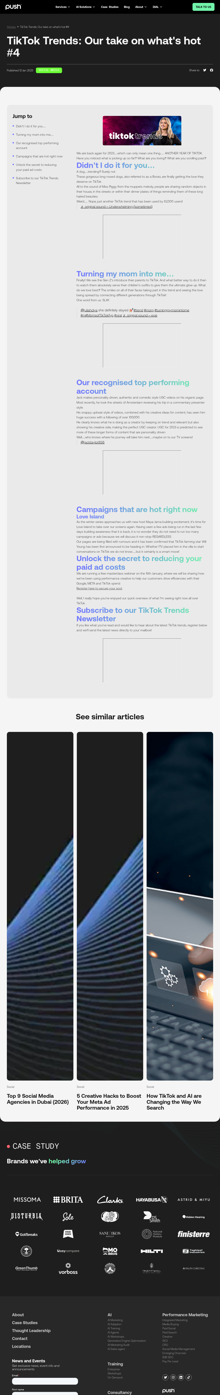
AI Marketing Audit (118, 1344)
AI (110, 1314)
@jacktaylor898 (92, 442)
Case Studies (109, 6)
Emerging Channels (174, 1353)
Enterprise (114, 1369)
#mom (149, 310)
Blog (127, 6)
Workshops (114, 1373)
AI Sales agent (116, 1348)
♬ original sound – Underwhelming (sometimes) (116, 206)
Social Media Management (178, 1348)
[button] (63, 7)
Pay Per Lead (170, 1361)
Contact (20, 1338)
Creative (167, 1336)
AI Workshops (116, 1336)
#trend (138, 310)
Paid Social (169, 1328)
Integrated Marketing (175, 1320)
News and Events (28, 1361)
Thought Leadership (31, 1330)
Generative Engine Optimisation (127, 1340)
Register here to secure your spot (99, 588)
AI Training (114, 1328)
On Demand (115, 1377)
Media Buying (170, 1324)
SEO (165, 1340)
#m (83, 315)
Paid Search (169, 1332)
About (18, 1314)
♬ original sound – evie (140, 315)
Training (115, 1364)
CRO (165, 1344)
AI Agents (113, 1332)
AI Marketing (115, 1320)
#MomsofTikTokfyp (99, 315)
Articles (11, 26)
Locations (21, 1346)
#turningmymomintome (172, 310)
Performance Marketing (185, 1314)
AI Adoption (114, 1324)
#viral (118, 315)
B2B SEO (167, 1357)
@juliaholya (89, 310)
